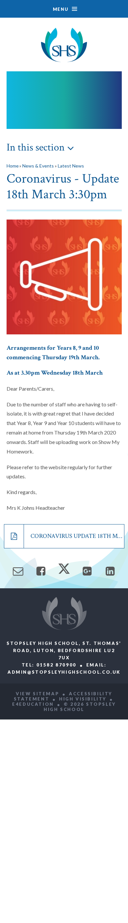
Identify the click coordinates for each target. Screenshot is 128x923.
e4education (33, 704)
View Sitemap (37, 693)
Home (13, 166)
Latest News (71, 166)
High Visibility (82, 698)
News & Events (38, 166)
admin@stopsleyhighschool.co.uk (64, 672)
